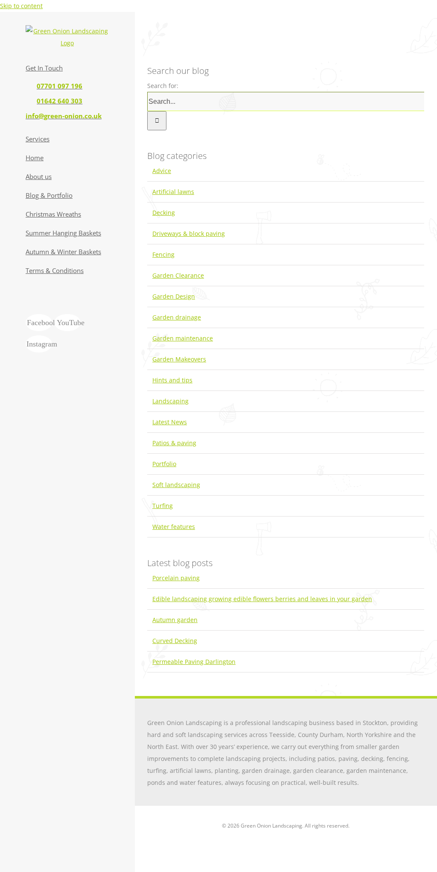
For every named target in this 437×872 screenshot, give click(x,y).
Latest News (169, 422)
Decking (163, 212)
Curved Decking (174, 641)
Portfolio (164, 464)
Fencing (163, 254)
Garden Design (173, 296)
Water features (173, 527)
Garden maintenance (182, 338)
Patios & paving (174, 443)
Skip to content (21, 6)
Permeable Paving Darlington (194, 662)
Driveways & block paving (188, 233)
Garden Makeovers (179, 359)
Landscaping (170, 401)
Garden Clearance (178, 275)
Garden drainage (176, 317)
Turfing (162, 506)
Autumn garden (175, 620)
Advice (161, 171)
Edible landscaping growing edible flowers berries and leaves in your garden (262, 599)
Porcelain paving (176, 578)
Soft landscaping (176, 485)
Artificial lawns (173, 192)
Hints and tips (172, 380)
